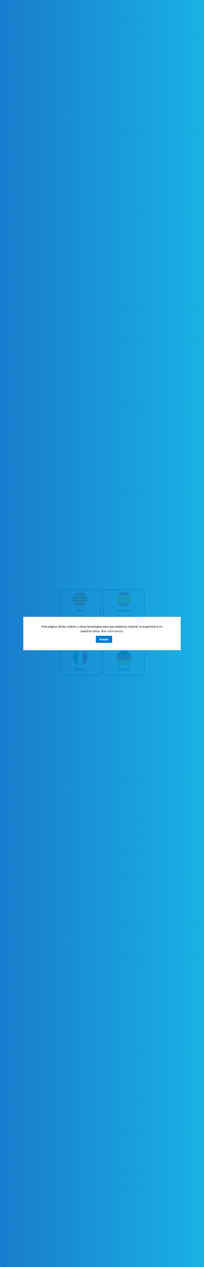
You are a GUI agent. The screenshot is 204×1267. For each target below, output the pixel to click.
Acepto (104, 639)
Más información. (112, 631)
